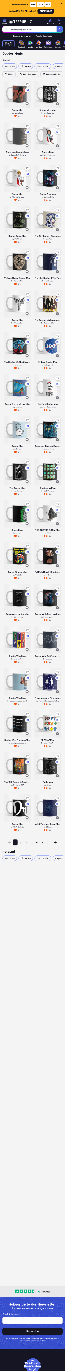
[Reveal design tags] (27, 103)
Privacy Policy (40, 1338)
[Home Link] (20, 22)
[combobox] (29, 29)
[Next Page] (55, 842)
